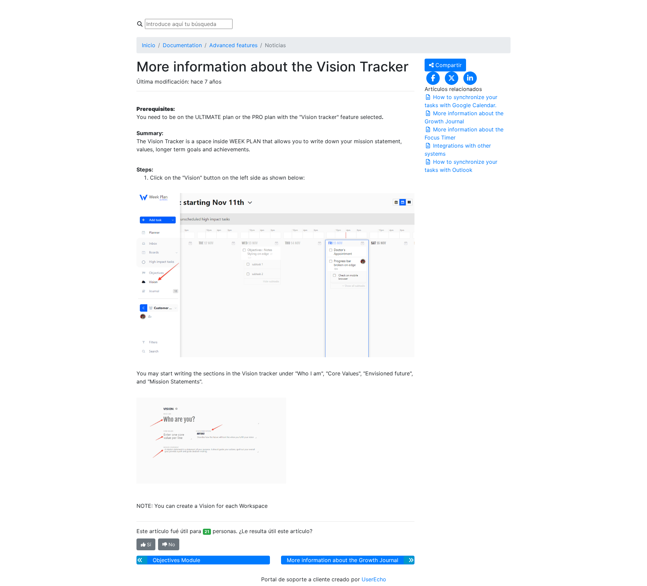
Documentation (182, 45)
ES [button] (414, 9)
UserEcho (374, 579)
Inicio (151, 9)
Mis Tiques (307, 9)
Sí (148, 544)
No (171, 544)
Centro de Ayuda (189, 9)
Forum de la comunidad (252, 9)
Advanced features (233, 45)
